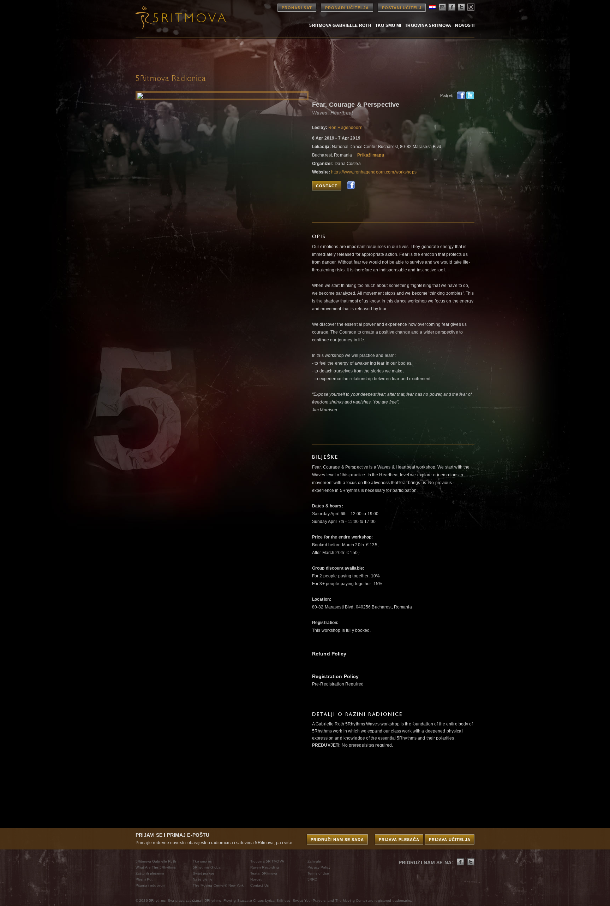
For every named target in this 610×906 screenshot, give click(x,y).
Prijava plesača (399, 839)
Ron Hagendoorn (345, 127)
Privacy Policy (318, 867)
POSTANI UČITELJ (401, 8)
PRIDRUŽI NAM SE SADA (337, 839)
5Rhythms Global (207, 867)
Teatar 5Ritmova (263, 873)
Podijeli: (446, 95)
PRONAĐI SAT (297, 8)
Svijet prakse (203, 873)
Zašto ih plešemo (150, 873)
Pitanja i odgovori (150, 885)
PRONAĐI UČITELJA (347, 8)
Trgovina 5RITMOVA (428, 25)
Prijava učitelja (450, 839)
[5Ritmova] (174, 17)
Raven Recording (264, 867)
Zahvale (314, 861)
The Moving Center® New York (218, 885)
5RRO (312, 879)
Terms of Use (318, 873)
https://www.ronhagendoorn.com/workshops (374, 172)
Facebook (461, 95)
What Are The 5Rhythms (156, 867)
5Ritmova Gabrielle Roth (340, 25)
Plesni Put (144, 879)
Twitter (470, 95)
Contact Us (259, 885)
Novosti (464, 25)
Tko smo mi (388, 25)
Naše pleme (203, 879)
